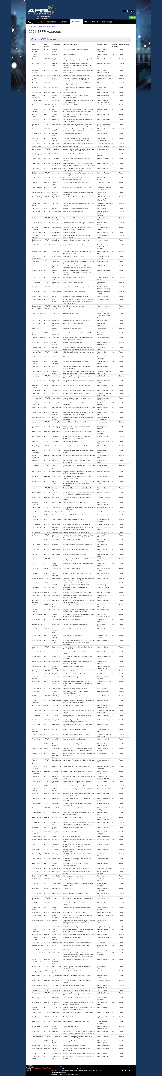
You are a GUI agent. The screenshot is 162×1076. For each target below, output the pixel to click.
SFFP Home (32, 27)
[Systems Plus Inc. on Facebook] (125, 11)
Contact (53, 1067)
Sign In (132, 17)
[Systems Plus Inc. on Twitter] (131, 11)
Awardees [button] (76, 22)
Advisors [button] (64, 22)
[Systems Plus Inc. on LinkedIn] (128, 11)
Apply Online (60, 1067)
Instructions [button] (51, 22)
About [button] (40, 22)
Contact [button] (95, 22)
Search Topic (107, 22)
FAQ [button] (86, 22)
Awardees (41, 27)
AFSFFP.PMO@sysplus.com (58, 1072)
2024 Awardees (50, 27)
